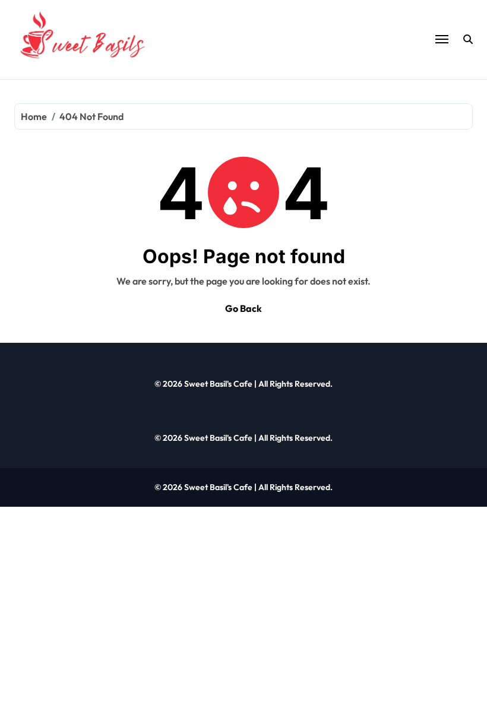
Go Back (243, 308)
